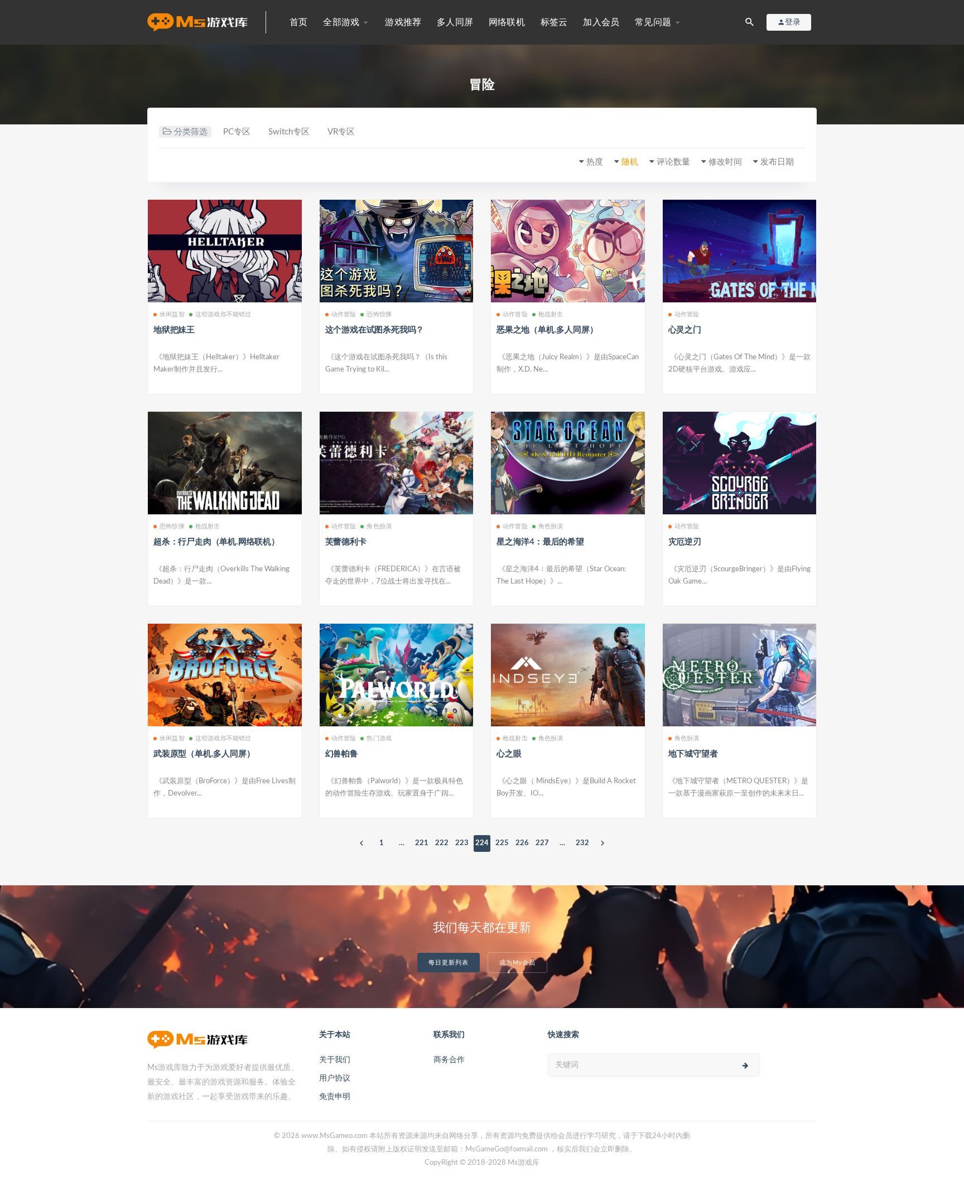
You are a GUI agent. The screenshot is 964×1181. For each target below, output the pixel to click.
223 (462, 843)
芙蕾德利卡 (346, 542)
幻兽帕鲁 (341, 754)
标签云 (554, 22)
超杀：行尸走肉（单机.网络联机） (216, 542)
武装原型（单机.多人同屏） (203, 754)
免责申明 (334, 1097)
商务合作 (449, 1060)
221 (421, 843)
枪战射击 (550, 314)
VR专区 (341, 132)
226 (522, 843)
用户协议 (334, 1078)
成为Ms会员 (517, 963)
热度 (594, 162)
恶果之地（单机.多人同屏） (547, 330)
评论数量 (673, 162)
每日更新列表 (448, 963)
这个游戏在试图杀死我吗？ (375, 330)
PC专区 (236, 132)
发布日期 (777, 162)
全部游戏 (341, 22)
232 (582, 843)
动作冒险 (343, 314)
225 (502, 843)
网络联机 (507, 22)
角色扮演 (379, 526)
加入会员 (601, 22)
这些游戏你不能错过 (223, 314)
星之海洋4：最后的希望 (540, 542)
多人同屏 (455, 22)
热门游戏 (379, 738)
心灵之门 (684, 330)
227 (542, 843)
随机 (629, 162)
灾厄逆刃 (684, 542)
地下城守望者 (693, 754)
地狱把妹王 (174, 330)
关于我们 (334, 1060)
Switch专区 (289, 132)
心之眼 (509, 754)
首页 (298, 22)
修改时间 (725, 162)
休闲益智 (172, 314)
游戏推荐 (403, 22)
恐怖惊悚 (379, 314)
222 (442, 843)
